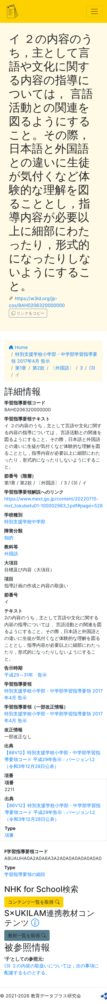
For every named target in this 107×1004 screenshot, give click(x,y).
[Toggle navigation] (94, 11)
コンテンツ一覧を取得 (31, 902)
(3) (92, 368)
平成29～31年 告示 (25, 675)
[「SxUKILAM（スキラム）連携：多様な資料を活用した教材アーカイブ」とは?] (35, 923)
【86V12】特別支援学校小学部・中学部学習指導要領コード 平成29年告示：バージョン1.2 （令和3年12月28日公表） (52, 759)
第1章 (20, 368)
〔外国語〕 (62, 368)
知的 (8, 537)
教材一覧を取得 (24, 935)
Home (20, 347)
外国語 (11, 553)
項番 (9, 835)
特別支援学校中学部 (24, 521)
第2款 (39, 368)
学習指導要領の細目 (24, 874)
